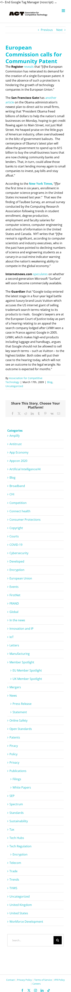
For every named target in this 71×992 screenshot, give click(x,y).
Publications (17, 771)
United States (18, 913)
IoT (11, 637)
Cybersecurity (18, 553)
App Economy (18, 452)
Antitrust (15, 444)
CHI (11, 494)
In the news (17, 620)
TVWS (13, 888)
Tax (11, 829)
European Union (20, 578)
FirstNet (14, 595)
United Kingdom (20, 905)
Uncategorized (14, 386)
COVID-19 (15, 545)
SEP (12, 796)
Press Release (22, 704)
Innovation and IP (21, 629)
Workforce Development (26, 922)
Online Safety (18, 720)
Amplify (14, 436)
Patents (14, 737)
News (13, 696)
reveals (29, 67)
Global (13, 612)
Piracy (13, 746)
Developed (16, 561)
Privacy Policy (24, 979)
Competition (18, 503)
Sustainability (18, 821)
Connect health (19, 511)
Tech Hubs (16, 838)
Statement (20, 712)
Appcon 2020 (18, 461)
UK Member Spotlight (27, 679)
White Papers (22, 787)
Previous (47, 30)
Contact (10, 979)
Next (59, 30)
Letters (14, 645)
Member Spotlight (21, 662)
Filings (17, 779)
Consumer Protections (25, 520)
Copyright (16, 528)
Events (14, 587)
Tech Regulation (20, 846)
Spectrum (16, 804)
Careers (36, 983)
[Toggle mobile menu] (64, 11)
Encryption (16, 570)
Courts (14, 536)
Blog (49, 382)
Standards (16, 813)
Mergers (15, 687)
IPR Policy (59, 979)
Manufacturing (19, 654)
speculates (40, 274)
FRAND (14, 603)
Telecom (15, 863)
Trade (13, 871)
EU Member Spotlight (27, 670)
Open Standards (20, 729)
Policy (13, 754)
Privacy (14, 763)
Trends (14, 880)
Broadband (17, 486)
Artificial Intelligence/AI (25, 469)
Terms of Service (43, 979)
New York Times (40, 184)
